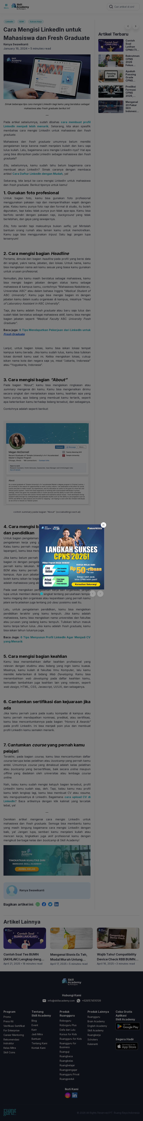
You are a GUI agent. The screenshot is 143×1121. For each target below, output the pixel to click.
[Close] (103, 525)
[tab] (41, 593)
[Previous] (92, 593)
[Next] (100, 593)
